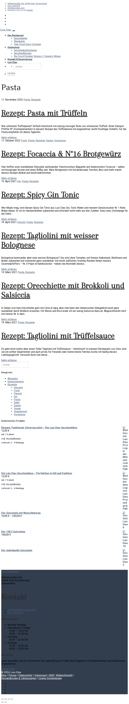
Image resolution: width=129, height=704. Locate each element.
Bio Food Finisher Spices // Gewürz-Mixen (37, 56)
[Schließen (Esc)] (12, 699)
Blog (3, 675)
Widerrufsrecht (64, 675)
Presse (12, 675)
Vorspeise (60, 140)
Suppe (49, 140)
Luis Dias (12, 62)
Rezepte (36, 99)
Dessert (18, 387)
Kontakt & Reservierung (20, 59)
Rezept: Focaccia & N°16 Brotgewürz (61, 153)
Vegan (17, 408)
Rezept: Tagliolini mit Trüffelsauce (58, 335)
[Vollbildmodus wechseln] (5, 699)
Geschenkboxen (22, 53)
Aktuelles (13, 378)
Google (30, 10)
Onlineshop (13, 47)
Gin (19, 181)
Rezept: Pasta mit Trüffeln (44, 113)
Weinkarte (19, 41)
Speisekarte (20, 38)
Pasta (27, 99)
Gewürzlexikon (16, 381)
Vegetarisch (20, 411)
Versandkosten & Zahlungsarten (18, 678)
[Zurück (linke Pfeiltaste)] (2, 702)
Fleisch (21, 222)
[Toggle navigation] (13, 30)
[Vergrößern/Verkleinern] (2, 699)
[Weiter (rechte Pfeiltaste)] (5, 702)
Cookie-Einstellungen (50, 678)
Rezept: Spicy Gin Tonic (40, 194)
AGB (51, 675)
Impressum (40, 675)
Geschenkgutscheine (25, 50)
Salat (16, 402)
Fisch (24, 140)
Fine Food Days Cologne (27, 44)
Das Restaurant (16, 35)
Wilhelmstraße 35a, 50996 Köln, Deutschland (27, 4)
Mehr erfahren (9, 137)
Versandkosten (13, 438)
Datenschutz (25, 675)
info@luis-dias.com (16, 8)
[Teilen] (9, 699)
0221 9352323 (14, 6)
